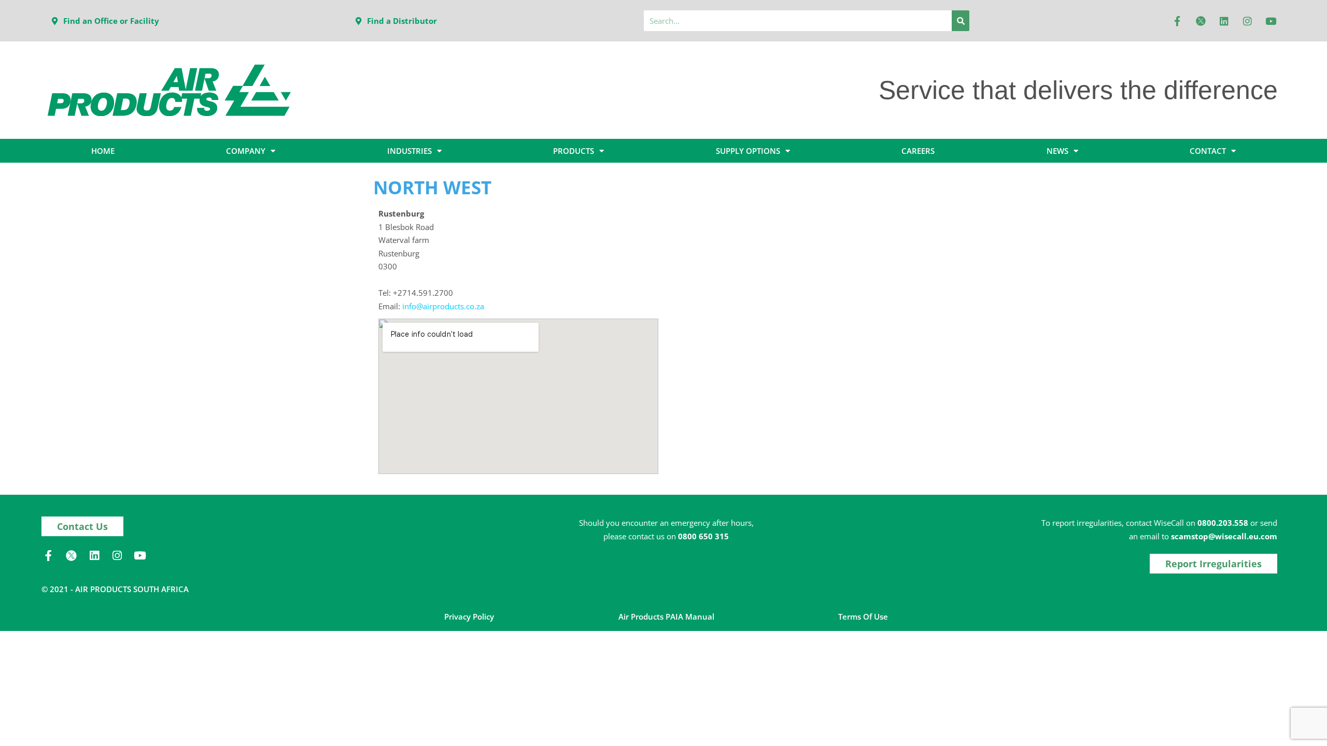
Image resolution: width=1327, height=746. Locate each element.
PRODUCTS (573, 151)
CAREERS (918, 151)
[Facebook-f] (1177, 21)
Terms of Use (863, 616)
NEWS (1057, 151)
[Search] (960, 20)
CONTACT (1208, 151)
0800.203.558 (1222, 523)
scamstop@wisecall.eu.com (1224, 536)
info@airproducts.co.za (443, 306)
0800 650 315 (703, 536)
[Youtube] (1270, 21)
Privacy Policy (469, 616)
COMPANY (245, 151)
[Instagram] (1247, 21)
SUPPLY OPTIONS (748, 151)
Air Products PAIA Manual (666, 616)
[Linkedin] (1224, 21)
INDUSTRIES (409, 151)
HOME (103, 151)
